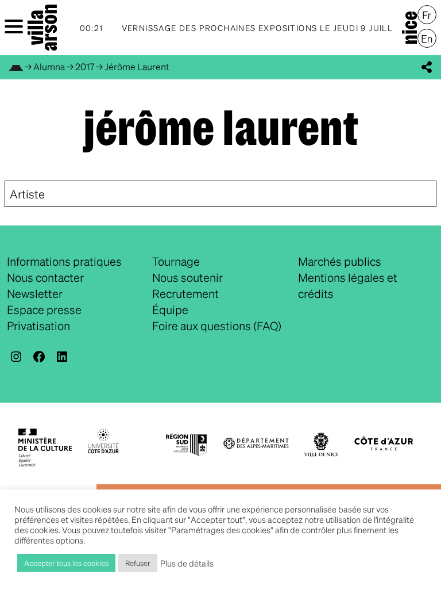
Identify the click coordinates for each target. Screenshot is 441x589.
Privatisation (38, 325)
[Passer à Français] (426, 15)
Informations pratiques (64, 261)
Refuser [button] (137, 563)
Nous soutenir (187, 277)
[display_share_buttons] (426, 67)
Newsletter (35, 293)
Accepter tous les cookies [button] (66, 563)
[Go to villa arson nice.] (16, 66)
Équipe (170, 309)
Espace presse (44, 309)
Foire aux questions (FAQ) (216, 325)
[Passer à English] (426, 38)
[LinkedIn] (62, 357)
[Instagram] (16, 357)
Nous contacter (45, 277)
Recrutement (185, 293)
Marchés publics (339, 261)
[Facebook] (39, 357)
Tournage (176, 261)
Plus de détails (187, 563)
